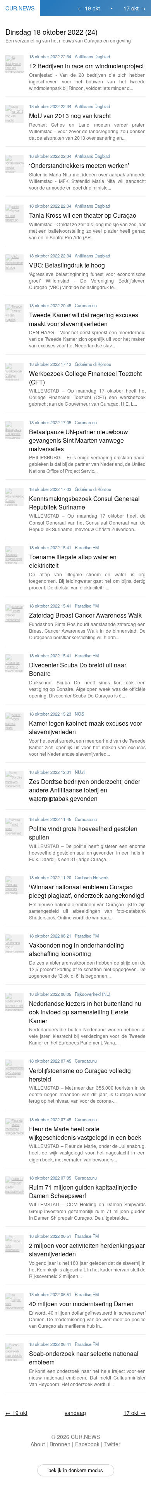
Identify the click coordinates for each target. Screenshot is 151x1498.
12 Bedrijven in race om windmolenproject (86, 65)
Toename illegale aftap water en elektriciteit (73, 560)
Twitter (112, 1444)
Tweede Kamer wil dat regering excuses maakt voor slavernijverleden (83, 318)
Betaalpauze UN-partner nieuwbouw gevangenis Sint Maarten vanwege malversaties (78, 440)
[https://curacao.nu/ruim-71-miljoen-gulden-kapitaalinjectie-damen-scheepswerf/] (14, 1185)
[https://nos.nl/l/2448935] (14, 722)
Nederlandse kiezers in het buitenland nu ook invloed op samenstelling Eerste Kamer (85, 1011)
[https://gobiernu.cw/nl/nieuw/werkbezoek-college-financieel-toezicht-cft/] (14, 372)
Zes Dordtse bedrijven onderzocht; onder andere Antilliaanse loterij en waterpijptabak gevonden (84, 789)
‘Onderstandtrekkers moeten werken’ (79, 165)
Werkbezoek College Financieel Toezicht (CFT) (85, 377)
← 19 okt (89, 8)
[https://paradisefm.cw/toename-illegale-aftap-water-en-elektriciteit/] (14, 555)
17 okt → (135, 8)
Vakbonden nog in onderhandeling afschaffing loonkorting (76, 949)
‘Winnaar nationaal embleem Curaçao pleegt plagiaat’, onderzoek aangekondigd (86, 890)
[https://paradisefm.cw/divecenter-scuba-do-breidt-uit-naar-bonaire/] (14, 663)
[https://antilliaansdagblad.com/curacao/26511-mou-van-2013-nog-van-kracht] (14, 114)
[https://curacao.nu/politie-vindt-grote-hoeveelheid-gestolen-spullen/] (14, 827)
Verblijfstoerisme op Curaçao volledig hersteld (80, 1074)
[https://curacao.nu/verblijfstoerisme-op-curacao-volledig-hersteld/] (14, 1069)
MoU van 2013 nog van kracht (70, 115)
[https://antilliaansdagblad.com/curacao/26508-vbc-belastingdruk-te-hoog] (14, 263)
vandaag (75, 1413)
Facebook (87, 1444)
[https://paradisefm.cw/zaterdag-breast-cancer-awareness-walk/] (14, 613)
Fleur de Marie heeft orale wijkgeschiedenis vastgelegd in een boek (85, 1132)
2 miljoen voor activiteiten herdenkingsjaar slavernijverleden (87, 1249)
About (38, 1444)
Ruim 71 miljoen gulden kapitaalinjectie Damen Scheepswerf (83, 1191)
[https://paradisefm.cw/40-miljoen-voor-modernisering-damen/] (14, 1302)
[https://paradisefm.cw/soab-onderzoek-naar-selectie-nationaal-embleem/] (14, 1352)
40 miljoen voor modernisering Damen (81, 1303)
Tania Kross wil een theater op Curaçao (82, 215)
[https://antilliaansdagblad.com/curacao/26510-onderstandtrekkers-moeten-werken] (14, 164)
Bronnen (60, 1444)
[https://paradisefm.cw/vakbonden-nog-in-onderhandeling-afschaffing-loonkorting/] (14, 943)
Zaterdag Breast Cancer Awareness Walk (85, 615)
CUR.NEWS (19, 8)
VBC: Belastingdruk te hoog (67, 265)
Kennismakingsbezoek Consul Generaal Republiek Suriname (84, 502)
